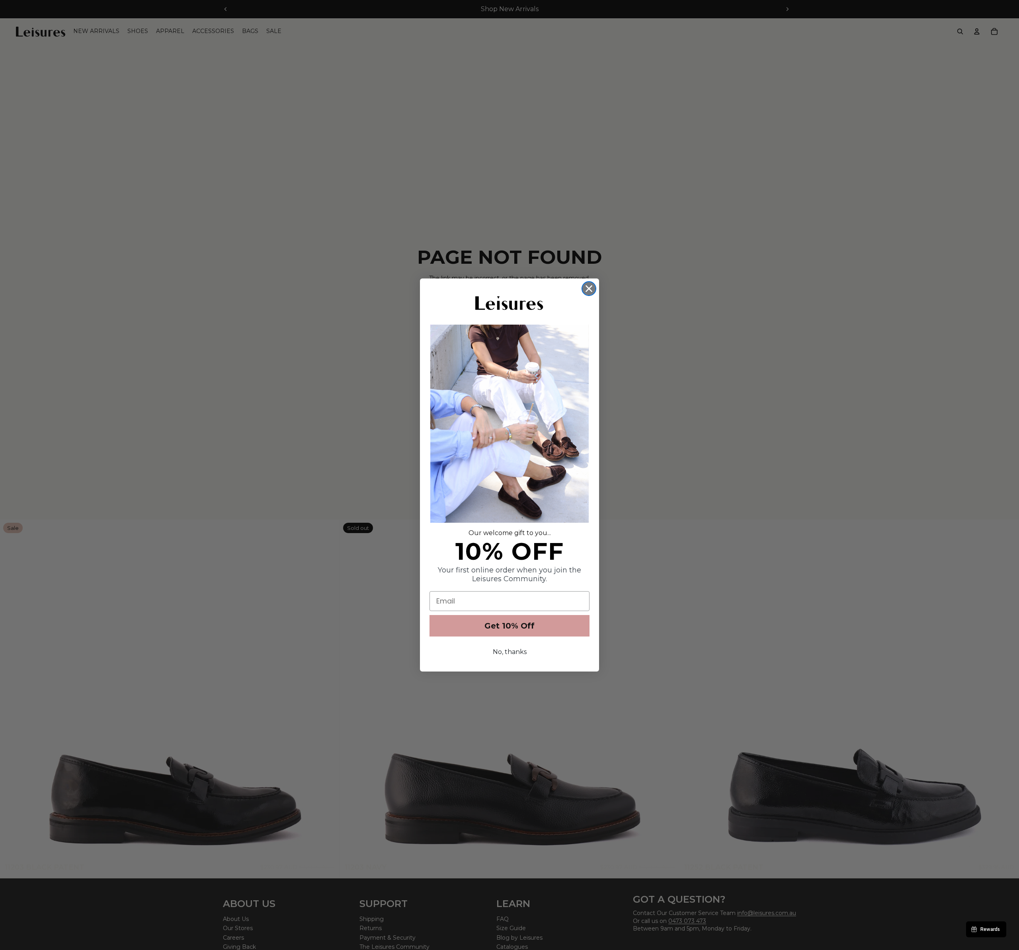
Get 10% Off (509, 626)
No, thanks (510, 652)
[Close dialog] (589, 289)
